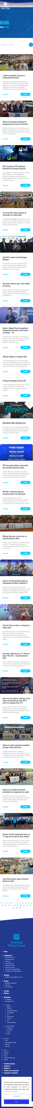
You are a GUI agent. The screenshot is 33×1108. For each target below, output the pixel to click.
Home (2, 27)
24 (13, 908)
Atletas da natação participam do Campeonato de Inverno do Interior (15, 122)
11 (25, 903)
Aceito (16, 1101)
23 (30, 905)
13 (31, 903)
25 (17, 908)
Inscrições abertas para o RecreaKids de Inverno (16, 284)
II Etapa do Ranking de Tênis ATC (14, 380)
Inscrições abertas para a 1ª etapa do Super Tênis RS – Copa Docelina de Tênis (16, 655)
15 (5, 905)
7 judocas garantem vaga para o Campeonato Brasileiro (14, 76)
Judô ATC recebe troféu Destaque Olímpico (15, 258)
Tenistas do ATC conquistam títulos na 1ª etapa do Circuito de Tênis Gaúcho (16, 835)
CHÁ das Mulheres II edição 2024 (15, 356)
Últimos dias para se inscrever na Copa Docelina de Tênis (15, 537)
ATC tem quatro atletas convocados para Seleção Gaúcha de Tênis (15, 466)
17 (11, 905)
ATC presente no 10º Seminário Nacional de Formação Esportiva (14, 167)
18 (14, 905)
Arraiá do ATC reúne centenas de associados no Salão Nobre (14, 213)
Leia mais (25, 94)
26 (20, 908)
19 (17, 905)
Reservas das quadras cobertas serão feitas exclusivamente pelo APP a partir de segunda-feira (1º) (16, 700)
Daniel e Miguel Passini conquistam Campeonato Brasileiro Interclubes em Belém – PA (15, 330)
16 (8, 905)
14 (2, 905)
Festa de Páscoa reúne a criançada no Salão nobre (16, 626)
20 (21, 905)
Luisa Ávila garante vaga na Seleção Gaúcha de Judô (15, 879)
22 (27, 905)
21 (24, 905)
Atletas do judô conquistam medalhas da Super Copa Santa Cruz (16, 746)
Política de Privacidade (11, 1091)
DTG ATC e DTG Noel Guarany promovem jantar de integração (14, 492)
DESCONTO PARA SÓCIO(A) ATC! (14, 423)
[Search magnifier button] (31, 45)
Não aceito (16, 1096)
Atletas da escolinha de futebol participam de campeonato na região (16, 790)
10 (22, 903)
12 (28, 903)
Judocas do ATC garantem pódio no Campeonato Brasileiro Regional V (15, 581)
